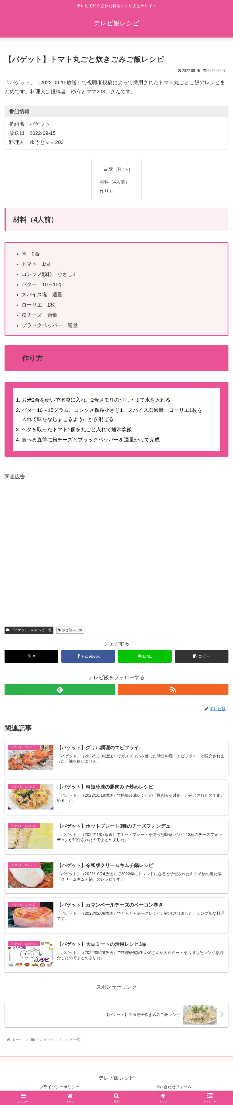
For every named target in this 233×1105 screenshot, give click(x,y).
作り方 (106, 190)
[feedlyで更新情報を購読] (60, 689)
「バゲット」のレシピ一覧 (31, 630)
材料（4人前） (115, 181)
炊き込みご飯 (72, 630)
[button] (201, 656)
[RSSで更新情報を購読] (173, 689)
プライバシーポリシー (59, 1087)
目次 (108, 169)
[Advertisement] (116, 548)
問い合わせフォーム (174, 1087)
